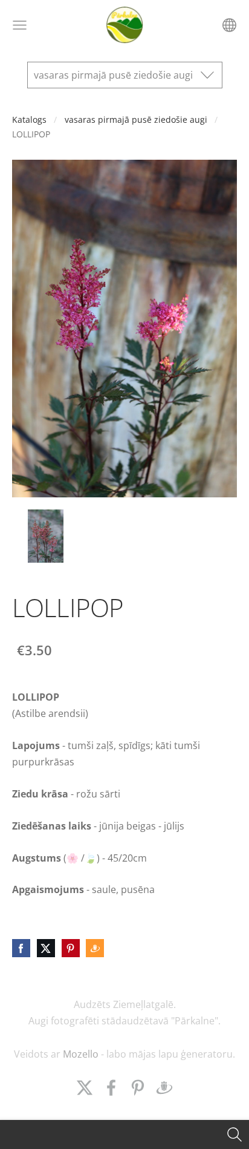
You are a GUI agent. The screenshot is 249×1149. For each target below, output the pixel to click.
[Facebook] (111, 1087)
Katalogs (29, 119)
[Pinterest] (138, 1087)
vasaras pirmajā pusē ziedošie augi (136, 119)
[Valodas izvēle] (229, 25)
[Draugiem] (164, 1087)
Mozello (81, 1054)
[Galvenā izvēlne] (19, 25)
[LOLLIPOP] (45, 536)
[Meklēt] (234, 1134)
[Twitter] (85, 1087)
